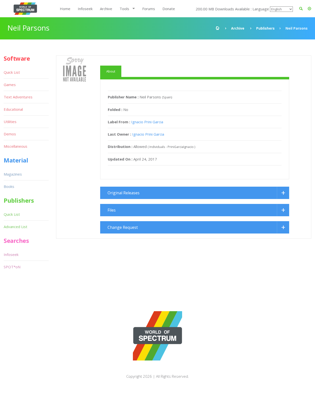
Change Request (123, 227)
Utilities (10, 121)
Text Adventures (18, 96)
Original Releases (124, 193)
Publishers (265, 28)
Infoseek (85, 8)
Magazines (13, 174)
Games (10, 84)
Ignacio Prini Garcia (147, 121)
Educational (13, 109)
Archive (106, 8)
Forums (148, 8)
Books (9, 186)
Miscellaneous (15, 146)
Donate (168, 8)
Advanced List (15, 226)
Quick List (12, 72)
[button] (309, 8)
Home (65, 8)
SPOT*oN (12, 266)
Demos (10, 133)
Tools (124, 8)
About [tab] (110, 71)
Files (112, 210)
